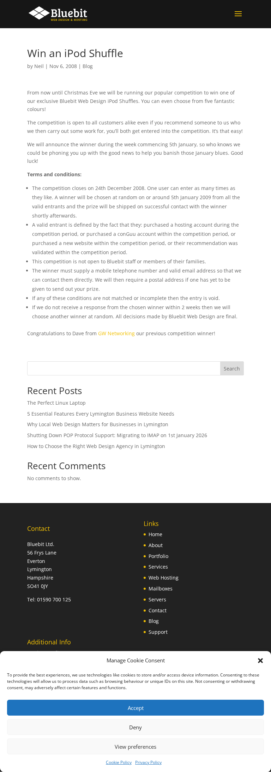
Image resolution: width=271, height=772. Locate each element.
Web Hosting (164, 577)
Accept (136, 707)
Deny (135, 727)
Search (232, 368)
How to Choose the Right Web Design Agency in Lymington (96, 446)
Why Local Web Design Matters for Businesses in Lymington (97, 424)
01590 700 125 (54, 599)
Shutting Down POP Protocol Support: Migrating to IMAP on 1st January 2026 (117, 435)
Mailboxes (161, 588)
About (156, 545)
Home (155, 534)
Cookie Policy (119, 762)
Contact (158, 610)
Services (158, 566)
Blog (88, 66)
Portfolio (158, 556)
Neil (39, 66)
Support (158, 632)
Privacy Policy (148, 762)
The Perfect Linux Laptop (56, 402)
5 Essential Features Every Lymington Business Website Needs (100, 413)
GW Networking (116, 333)
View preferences (135, 746)
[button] (260, 660)
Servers (157, 599)
